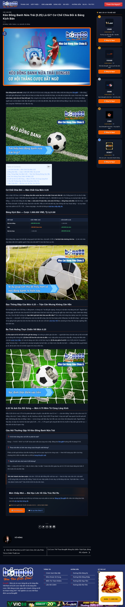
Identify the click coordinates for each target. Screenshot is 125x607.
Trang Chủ (25, 4)
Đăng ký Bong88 (60, 498)
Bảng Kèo (57, 4)
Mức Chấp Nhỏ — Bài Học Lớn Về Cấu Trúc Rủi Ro (24, 183)
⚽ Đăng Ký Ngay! (109, 40)
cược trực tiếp (16, 340)
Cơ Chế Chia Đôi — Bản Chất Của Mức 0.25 (22, 169)
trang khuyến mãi (40, 455)
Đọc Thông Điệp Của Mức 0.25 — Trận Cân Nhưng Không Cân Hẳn (29, 174)
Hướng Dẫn (76, 4)
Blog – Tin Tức (88, 4)
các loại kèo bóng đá (21, 501)
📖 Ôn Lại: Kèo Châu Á (35, 510)
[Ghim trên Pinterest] (50, 526)
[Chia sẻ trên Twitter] (43, 526)
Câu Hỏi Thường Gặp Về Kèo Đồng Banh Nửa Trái (23, 181)
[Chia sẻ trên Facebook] (40, 526)
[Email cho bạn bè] (47, 526)
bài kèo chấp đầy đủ (56, 206)
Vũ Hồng (27, 24)
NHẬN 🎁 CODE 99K (111, 599)
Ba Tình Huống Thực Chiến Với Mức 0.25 (20, 176)
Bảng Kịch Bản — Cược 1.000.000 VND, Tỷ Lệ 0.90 (24, 172)
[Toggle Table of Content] (48, 166)
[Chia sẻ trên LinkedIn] (54, 526)
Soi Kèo (66, 4)
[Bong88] (10, 4)
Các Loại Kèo (47, 4)
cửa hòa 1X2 (53, 321)
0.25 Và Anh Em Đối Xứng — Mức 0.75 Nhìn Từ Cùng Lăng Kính (28, 179)
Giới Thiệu (35, 4)
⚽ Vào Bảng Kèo (17, 510)
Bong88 (75, 92)
